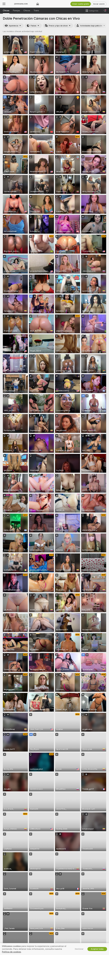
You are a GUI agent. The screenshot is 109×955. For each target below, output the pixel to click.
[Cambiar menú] (4, 4)
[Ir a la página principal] (21, 4)
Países (33, 26)
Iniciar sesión (99, 4)
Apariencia (13, 26)
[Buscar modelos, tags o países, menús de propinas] (105, 11)
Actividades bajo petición (91, 26)
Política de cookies (11, 952)
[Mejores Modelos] (37, 4)
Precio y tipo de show (58, 26)
